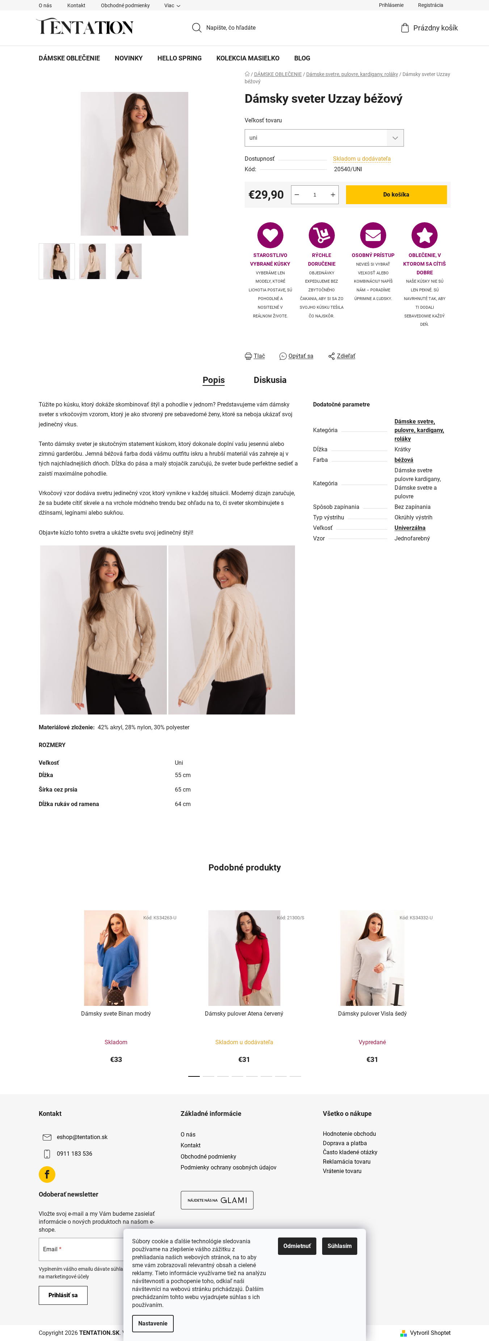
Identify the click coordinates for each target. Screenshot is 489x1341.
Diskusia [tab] (270, 380)
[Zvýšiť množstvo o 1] (333, 195)
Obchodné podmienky (125, 5)
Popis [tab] (214, 380)
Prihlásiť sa (63, 1295)
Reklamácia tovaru (347, 1162)
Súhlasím (340, 1246)
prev (44, 991)
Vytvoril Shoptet (430, 1332)
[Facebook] (47, 1174)
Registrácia (430, 5)
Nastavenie (153, 1323)
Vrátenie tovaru (342, 1171)
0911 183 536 (74, 1153)
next (445, 991)
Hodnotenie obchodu (349, 1134)
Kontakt (76, 5)
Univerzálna (410, 527)
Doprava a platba (345, 1143)
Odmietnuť (297, 1246)
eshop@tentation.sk (82, 1137)
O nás (45, 5)
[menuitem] (69, 58)
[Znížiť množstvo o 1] (296, 195)
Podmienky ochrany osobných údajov (229, 1167)
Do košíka (396, 194)
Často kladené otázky (350, 1152)
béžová (404, 459)
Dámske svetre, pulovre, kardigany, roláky (419, 430)
